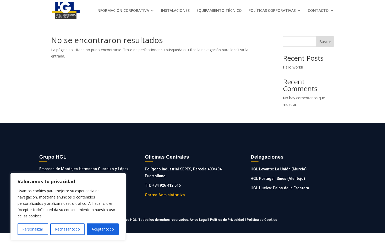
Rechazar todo (67, 229)
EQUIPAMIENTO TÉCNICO (219, 11)
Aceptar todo (103, 229)
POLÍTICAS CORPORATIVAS (272, 11)
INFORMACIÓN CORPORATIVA (122, 11)
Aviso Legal (199, 220)
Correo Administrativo (165, 195)
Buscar (325, 41)
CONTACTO (318, 11)
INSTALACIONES (175, 11)
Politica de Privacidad (227, 220)
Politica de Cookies (261, 220)
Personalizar (32, 229)
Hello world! (293, 67)
